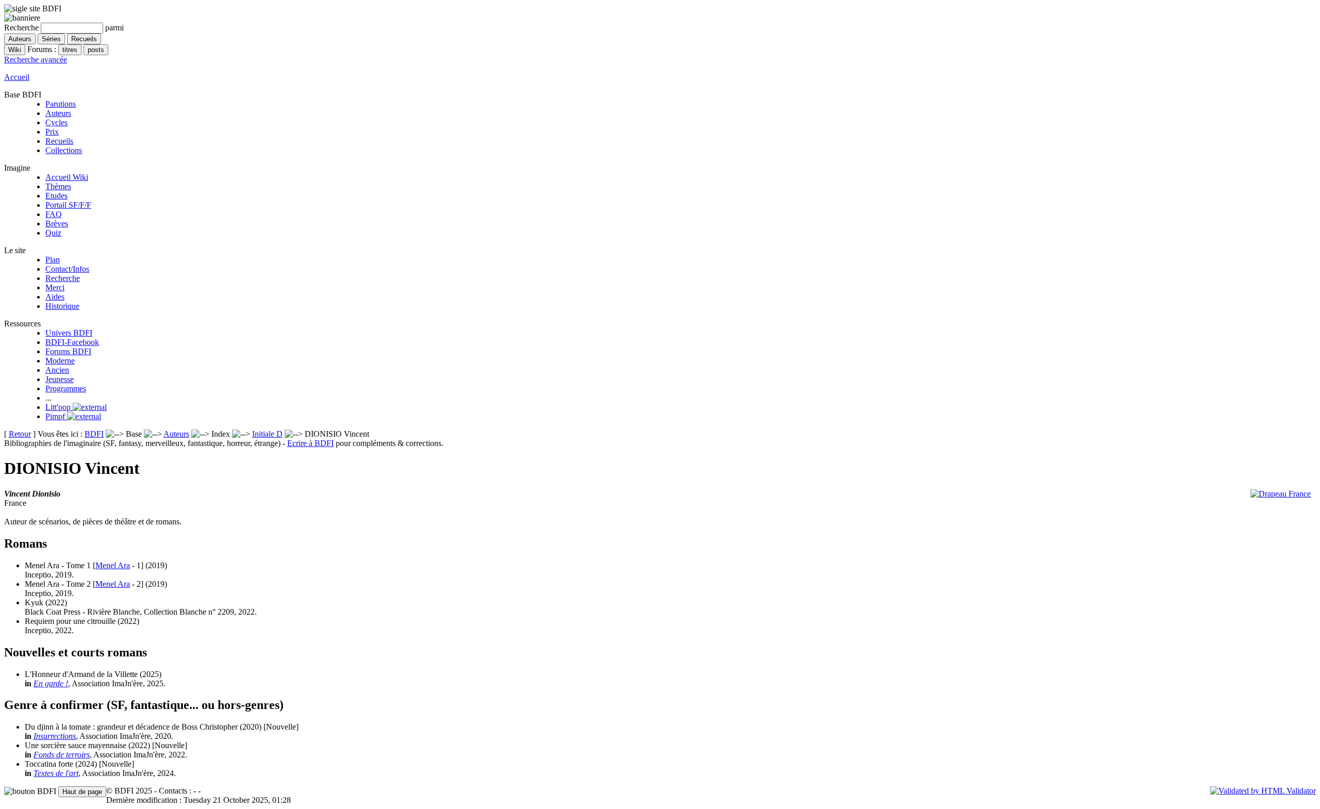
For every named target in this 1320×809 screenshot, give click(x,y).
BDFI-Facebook (72, 342)
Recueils (59, 141)
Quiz (53, 232)
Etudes (56, 195)
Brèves (56, 223)
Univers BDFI (68, 332)
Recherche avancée (35, 59)
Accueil (16, 77)
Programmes (65, 388)
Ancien (57, 370)
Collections (63, 150)
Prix (52, 131)
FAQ (53, 214)
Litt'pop (59, 407)
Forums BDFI (68, 351)
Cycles (56, 122)
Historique (62, 306)
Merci (54, 287)
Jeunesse (59, 379)
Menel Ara (112, 565)
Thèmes (58, 186)
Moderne (60, 360)
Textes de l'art (56, 773)
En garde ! (51, 683)
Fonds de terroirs (62, 754)
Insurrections (55, 736)
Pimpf (56, 416)
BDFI (94, 434)
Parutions (60, 104)
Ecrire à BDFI (310, 443)
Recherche (62, 278)
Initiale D (267, 434)
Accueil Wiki (66, 177)
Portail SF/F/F (68, 205)
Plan (52, 259)
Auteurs (58, 113)
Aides (54, 296)
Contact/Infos (67, 269)
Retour (20, 434)
